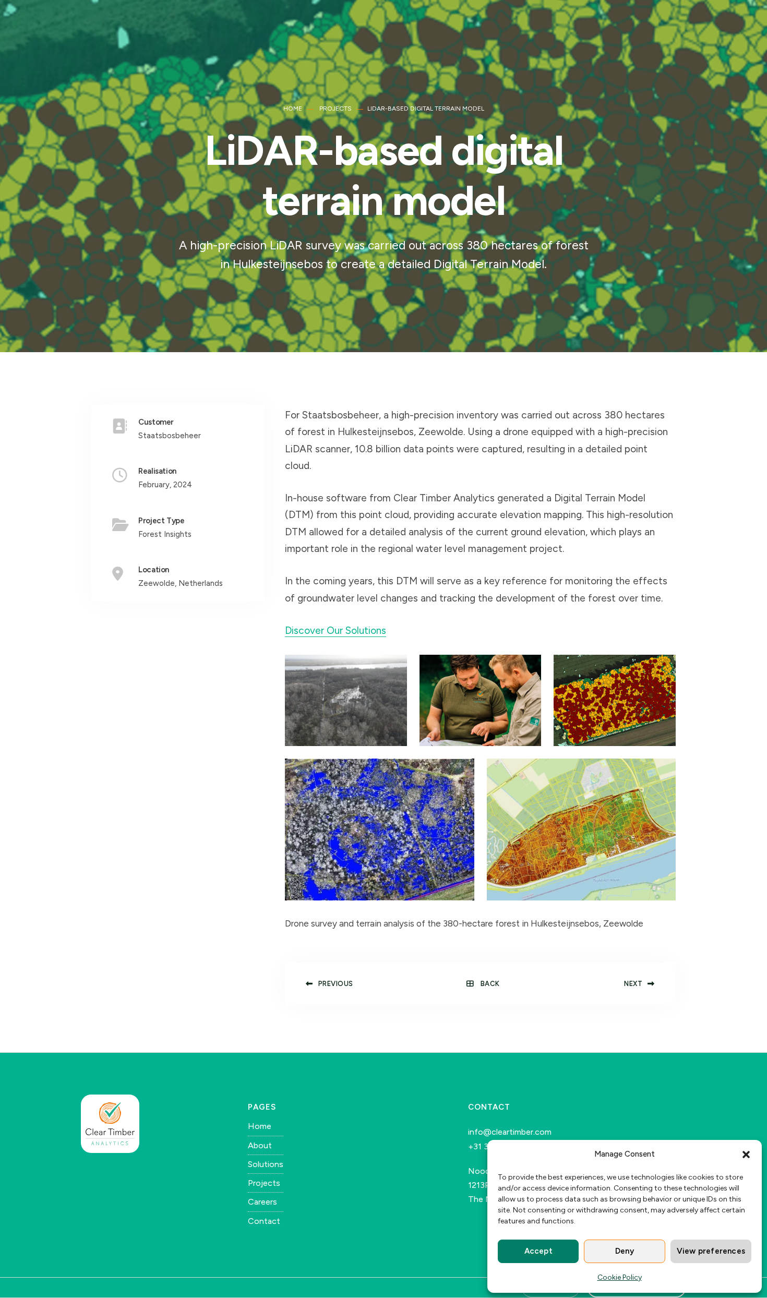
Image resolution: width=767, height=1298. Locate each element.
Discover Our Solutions (335, 630)
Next (633, 984)
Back (489, 984)
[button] (746, 1154)
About (260, 1145)
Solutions (265, 1164)
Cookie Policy (619, 1277)
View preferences (711, 1251)
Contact (264, 1221)
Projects (335, 108)
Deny (624, 1251)
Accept (538, 1251)
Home (292, 108)
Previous (335, 984)
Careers (262, 1202)
